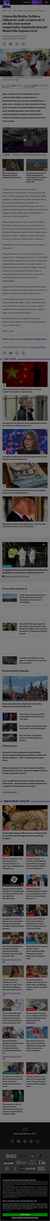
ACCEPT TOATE (25, 1214)
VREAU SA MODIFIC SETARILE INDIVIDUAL (25, 1217)
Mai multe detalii (10, 1185)
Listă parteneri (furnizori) (7, 1210)
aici (46, 1192)
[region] (25, 1197)
